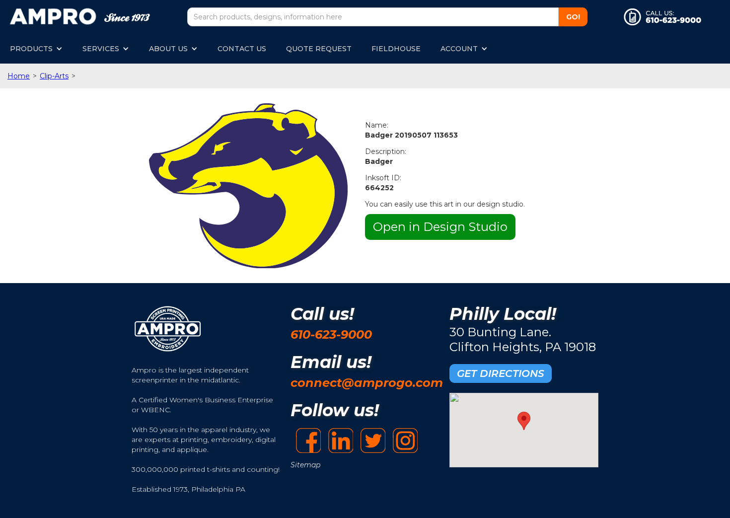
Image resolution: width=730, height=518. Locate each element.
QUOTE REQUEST (319, 48)
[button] (36, 49)
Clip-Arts (54, 76)
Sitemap (305, 464)
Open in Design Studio (440, 227)
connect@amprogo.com (367, 382)
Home (18, 76)
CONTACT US (242, 48)
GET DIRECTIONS (500, 373)
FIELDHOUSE (396, 48)
